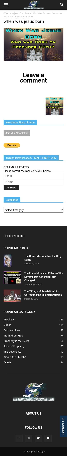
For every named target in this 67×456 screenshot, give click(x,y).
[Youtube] (48, 438)
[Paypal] (28, 438)
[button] (62, 5)
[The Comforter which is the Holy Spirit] (8, 260)
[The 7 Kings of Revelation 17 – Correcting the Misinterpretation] (12, 296)
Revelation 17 (49, 291)
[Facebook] (19, 438)
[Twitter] (38, 438)
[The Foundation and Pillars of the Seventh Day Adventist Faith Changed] (12, 277)
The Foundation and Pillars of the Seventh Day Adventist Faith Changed (43, 277)
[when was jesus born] (33, 60)
